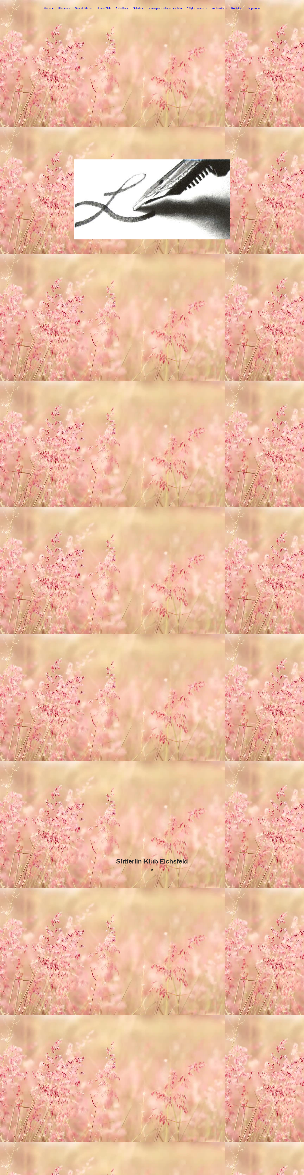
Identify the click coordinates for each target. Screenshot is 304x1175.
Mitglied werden (196, 8)
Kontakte (236, 8)
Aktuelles (120, 8)
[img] (152, 198)
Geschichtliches (83, 8)
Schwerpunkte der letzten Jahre (165, 8)
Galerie (137, 8)
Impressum (254, 8)
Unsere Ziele (104, 8)
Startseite (48, 8)
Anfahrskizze (219, 8)
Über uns (63, 8)
